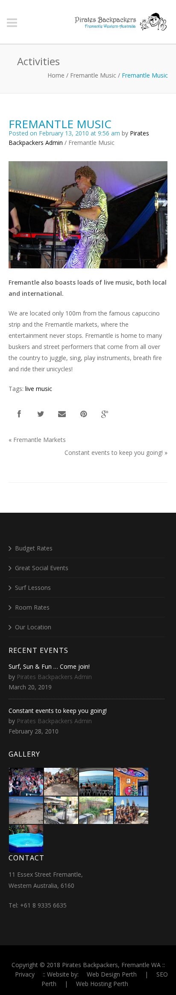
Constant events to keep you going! (114, 452)
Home (56, 75)
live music (38, 389)
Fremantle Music (93, 75)
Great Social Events (41, 568)
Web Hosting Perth (102, 984)
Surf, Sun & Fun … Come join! (49, 666)
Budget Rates (34, 548)
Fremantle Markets (39, 440)
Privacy (25, 974)
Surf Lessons (33, 587)
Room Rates (32, 607)
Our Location (33, 627)
